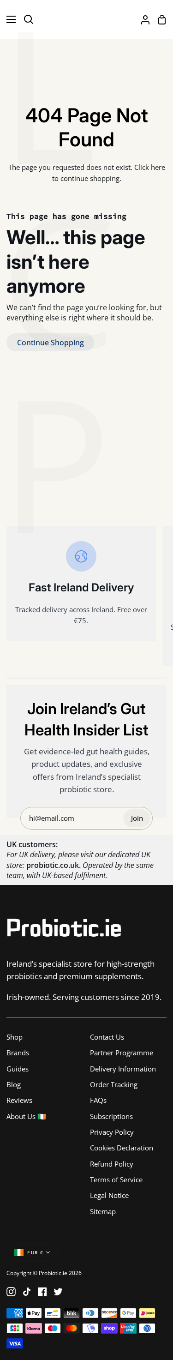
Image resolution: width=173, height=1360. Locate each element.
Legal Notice (109, 1195)
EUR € (35, 1253)
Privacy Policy (112, 1132)
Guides (17, 1068)
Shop (14, 1036)
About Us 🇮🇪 (26, 1116)
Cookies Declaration (121, 1147)
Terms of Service (116, 1179)
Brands (17, 1052)
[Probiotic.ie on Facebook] (42, 1291)
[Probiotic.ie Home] (86, 19)
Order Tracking (113, 1084)
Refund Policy (111, 1163)
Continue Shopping (50, 342)
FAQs (98, 1100)
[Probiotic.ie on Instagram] (11, 1291)
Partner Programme (121, 1052)
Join (137, 818)
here (158, 167)
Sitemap (103, 1211)
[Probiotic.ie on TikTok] (26, 1291)
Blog (13, 1084)
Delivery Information (123, 1068)
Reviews (19, 1100)
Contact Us (107, 1036)
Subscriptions (111, 1116)
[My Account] (141, 19)
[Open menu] (8, 19)
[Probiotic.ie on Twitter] (58, 1291)
